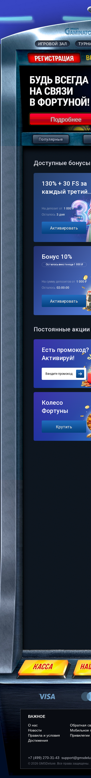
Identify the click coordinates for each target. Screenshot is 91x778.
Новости (35, 730)
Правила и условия (44, 735)
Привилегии (80, 735)
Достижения (38, 740)
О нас (33, 725)
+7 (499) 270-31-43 (43, 758)
